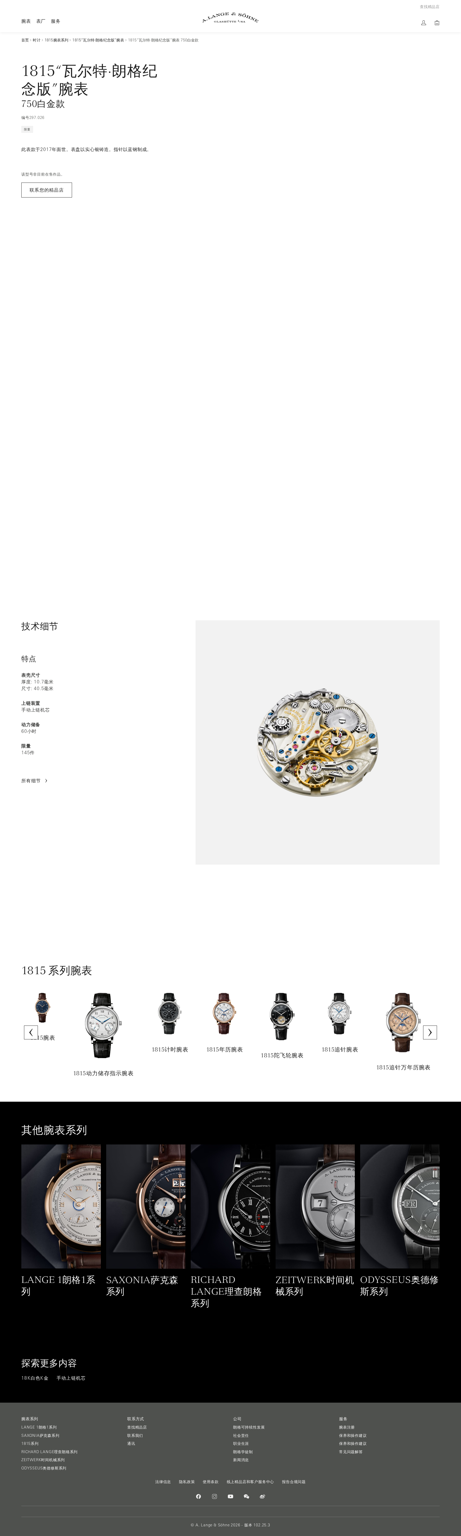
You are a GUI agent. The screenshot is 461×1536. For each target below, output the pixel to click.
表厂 (41, 21)
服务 (56, 21)
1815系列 (30, 1443)
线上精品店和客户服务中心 (250, 1482)
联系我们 (135, 1435)
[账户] (424, 23)
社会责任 (241, 1435)
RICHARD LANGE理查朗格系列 (49, 1452)
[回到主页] (230, 17)
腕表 (26, 21)
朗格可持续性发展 (249, 1427)
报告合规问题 (294, 1482)
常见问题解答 (351, 1452)
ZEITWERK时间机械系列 (43, 1460)
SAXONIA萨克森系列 (40, 1435)
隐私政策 (187, 1482)
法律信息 (163, 1482)
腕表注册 (347, 1427)
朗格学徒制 (243, 1452)
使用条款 (210, 1482)
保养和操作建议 (353, 1435)
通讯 (131, 1443)
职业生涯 (241, 1443)
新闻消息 (241, 1460)
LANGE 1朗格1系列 (39, 1427)
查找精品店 (137, 1427)
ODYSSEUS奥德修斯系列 (43, 1468)
